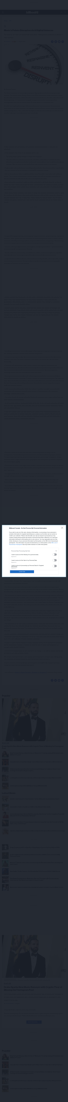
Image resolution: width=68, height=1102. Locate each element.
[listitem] (34, 551)
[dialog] (34, 551)
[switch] (54, 554)
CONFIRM (22, 571)
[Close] (62, 528)
